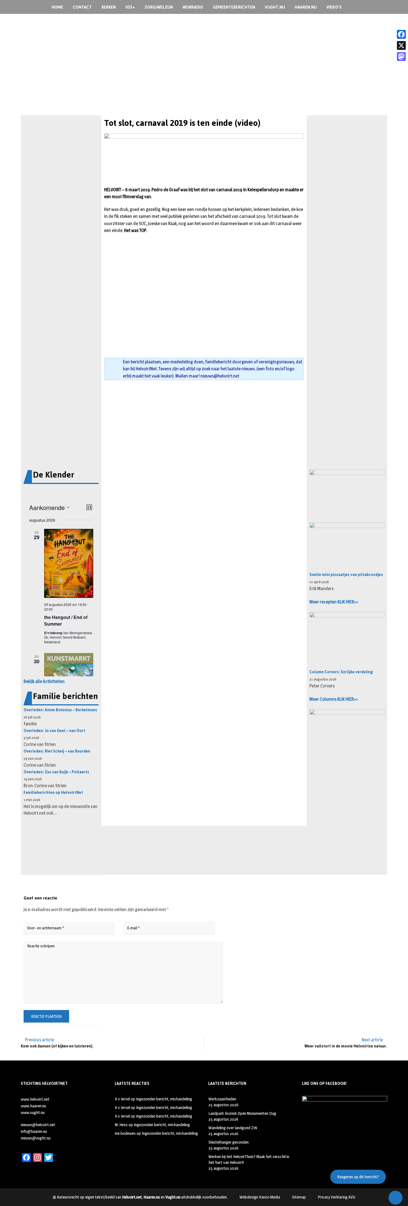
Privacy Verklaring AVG (336, 1197)
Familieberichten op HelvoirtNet (53, 792)
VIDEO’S (334, 7)
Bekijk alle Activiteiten (44, 681)
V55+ (130, 7)
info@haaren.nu (34, 1131)
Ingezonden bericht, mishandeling (164, 1099)
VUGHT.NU (275, 7)
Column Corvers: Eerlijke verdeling (341, 672)
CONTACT (82, 7)
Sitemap (299, 1197)
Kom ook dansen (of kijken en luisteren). (57, 1046)
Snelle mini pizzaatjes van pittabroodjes (346, 574)
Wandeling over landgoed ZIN (232, 1127)
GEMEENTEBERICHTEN (234, 7)
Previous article (39, 1039)
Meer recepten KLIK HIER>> (333, 602)
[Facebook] (401, 34)
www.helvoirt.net (35, 1099)
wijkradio (193, 7)
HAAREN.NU (306, 7)
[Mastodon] (401, 56)
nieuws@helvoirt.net (219, 376)
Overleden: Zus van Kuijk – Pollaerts (56, 772)
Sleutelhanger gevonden (228, 1142)
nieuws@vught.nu (36, 1138)
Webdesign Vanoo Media (260, 1197)
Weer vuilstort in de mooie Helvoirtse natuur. (345, 1046)
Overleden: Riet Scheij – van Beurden (57, 751)
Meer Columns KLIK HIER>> (333, 699)
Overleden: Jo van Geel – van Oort (54, 731)
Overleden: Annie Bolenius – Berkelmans (60, 710)
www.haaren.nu (33, 1105)
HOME (57, 7)
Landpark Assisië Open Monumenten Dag (242, 1113)
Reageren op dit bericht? (358, 1176)
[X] (401, 45)
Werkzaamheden (222, 1099)
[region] (204, 77)
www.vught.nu (33, 1112)
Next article (372, 1039)
